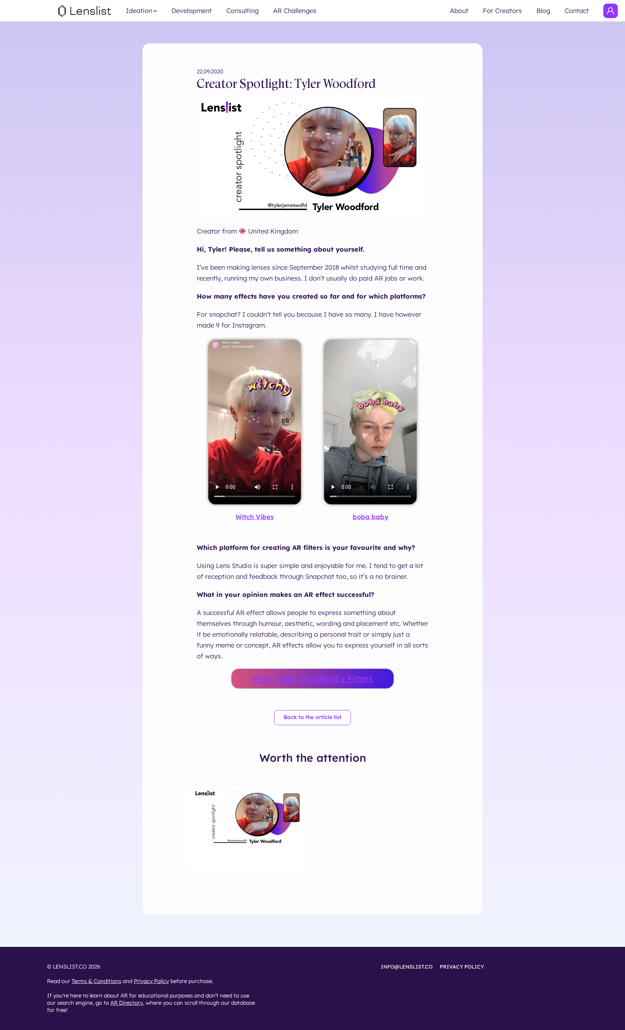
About (459, 10)
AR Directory (126, 1002)
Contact (577, 10)
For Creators (502, 10)
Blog (543, 10)
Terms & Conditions (96, 981)
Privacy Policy (151, 981)
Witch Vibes (254, 517)
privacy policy (462, 966)
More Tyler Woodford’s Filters (312, 678)
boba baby (370, 517)
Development (191, 10)
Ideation (139, 10)
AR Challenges (294, 10)
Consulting (242, 10)
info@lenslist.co (407, 966)
